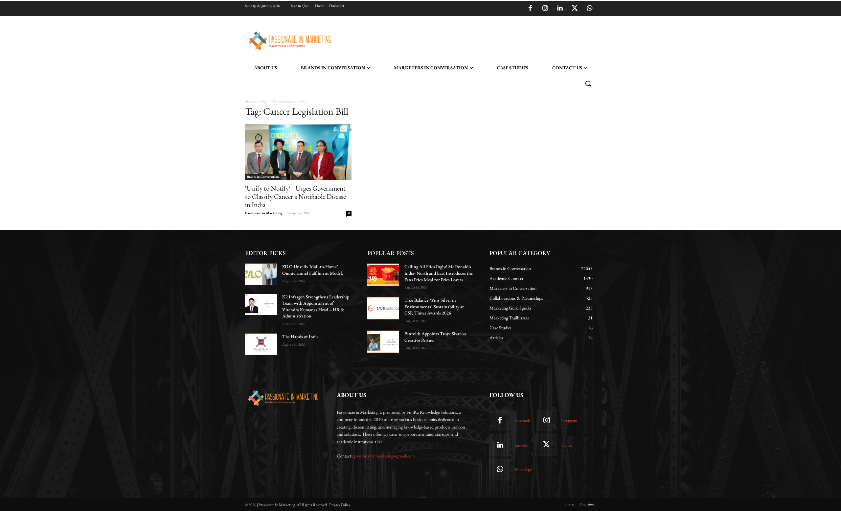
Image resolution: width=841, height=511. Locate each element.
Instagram (569, 420)
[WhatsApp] (589, 8)
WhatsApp (523, 469)
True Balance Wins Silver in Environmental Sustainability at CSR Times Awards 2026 (434, 306)
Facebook (522, 420)
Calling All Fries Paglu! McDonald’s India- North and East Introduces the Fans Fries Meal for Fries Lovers (438, 273)
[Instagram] (545, 8)
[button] (588, 83)
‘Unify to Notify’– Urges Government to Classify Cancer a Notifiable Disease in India (295, 196)
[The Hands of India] (261, 344)
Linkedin (522, 445)
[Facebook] (530, 8)
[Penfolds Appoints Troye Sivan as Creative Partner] (383, 342)
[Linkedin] (559, 8)
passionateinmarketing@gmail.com (384, 456)
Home (250, 101)
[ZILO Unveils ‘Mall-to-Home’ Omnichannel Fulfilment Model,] (261, 274)
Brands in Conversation (263, 176)
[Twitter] (574, 8)
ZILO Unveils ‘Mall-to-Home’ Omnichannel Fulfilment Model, (312, 270)
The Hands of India (300, 336)
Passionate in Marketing (264, 213)
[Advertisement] (454, 40)
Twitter (567, 445)
